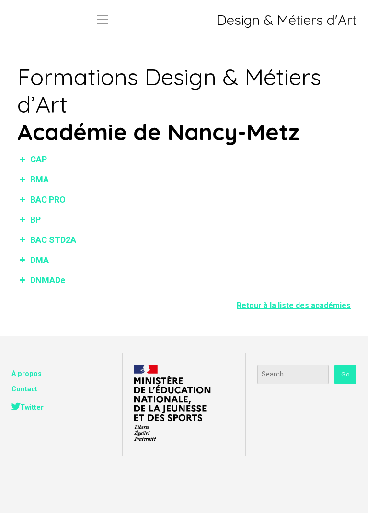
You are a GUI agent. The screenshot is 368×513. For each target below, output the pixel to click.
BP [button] (35, 220)
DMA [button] (39, 260)
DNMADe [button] (47, 280)
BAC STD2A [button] (53, 240)
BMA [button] (39, 179)
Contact (24, 389)
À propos (27, 374)
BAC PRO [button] (48, 199)
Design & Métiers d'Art (286, 19)
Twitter (32, 407)
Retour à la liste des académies (294, 305)
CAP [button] (38, 159)
